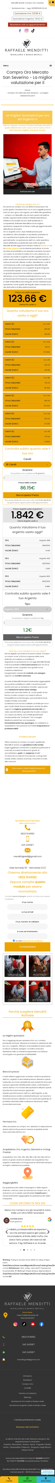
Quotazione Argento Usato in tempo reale (27, 1405)
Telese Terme (27, 1450)
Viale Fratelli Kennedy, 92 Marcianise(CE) (27, 1315)
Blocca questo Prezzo (27, 495)
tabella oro (45, 245)
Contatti (27, 1388)
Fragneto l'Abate (43, 1444)
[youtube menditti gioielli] (32, 1324)
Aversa (26, 1444)
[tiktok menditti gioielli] (23, 1324)
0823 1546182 (27, 833)
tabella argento (12, 248)
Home (27, 90)
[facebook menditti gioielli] (40, 1324)
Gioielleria (27, 1380)
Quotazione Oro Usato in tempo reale (27, 1401)
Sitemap (27, 1397)
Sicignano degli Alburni (41, 1447)
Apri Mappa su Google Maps (27, 820)
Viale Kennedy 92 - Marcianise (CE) (27, 867)
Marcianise (16, 1444)
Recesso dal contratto (27, 1427)
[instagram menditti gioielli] (14, 1324)
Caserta (7, 1444)
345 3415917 (27, 845)
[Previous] (7, 1232)
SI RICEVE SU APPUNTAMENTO (48, 1472)
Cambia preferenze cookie (27, 1419)
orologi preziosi (29, 1162)
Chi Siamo (27, 1376)
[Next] (48, 1232)
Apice (32, 1444)
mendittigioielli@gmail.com (27, 856)
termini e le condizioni (33, 941)
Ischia (5, 1447)
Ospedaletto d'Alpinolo (20, 1447)
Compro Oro (27, 1384)
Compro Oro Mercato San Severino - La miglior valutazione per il (28, 94)
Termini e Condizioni (27, 1393)
